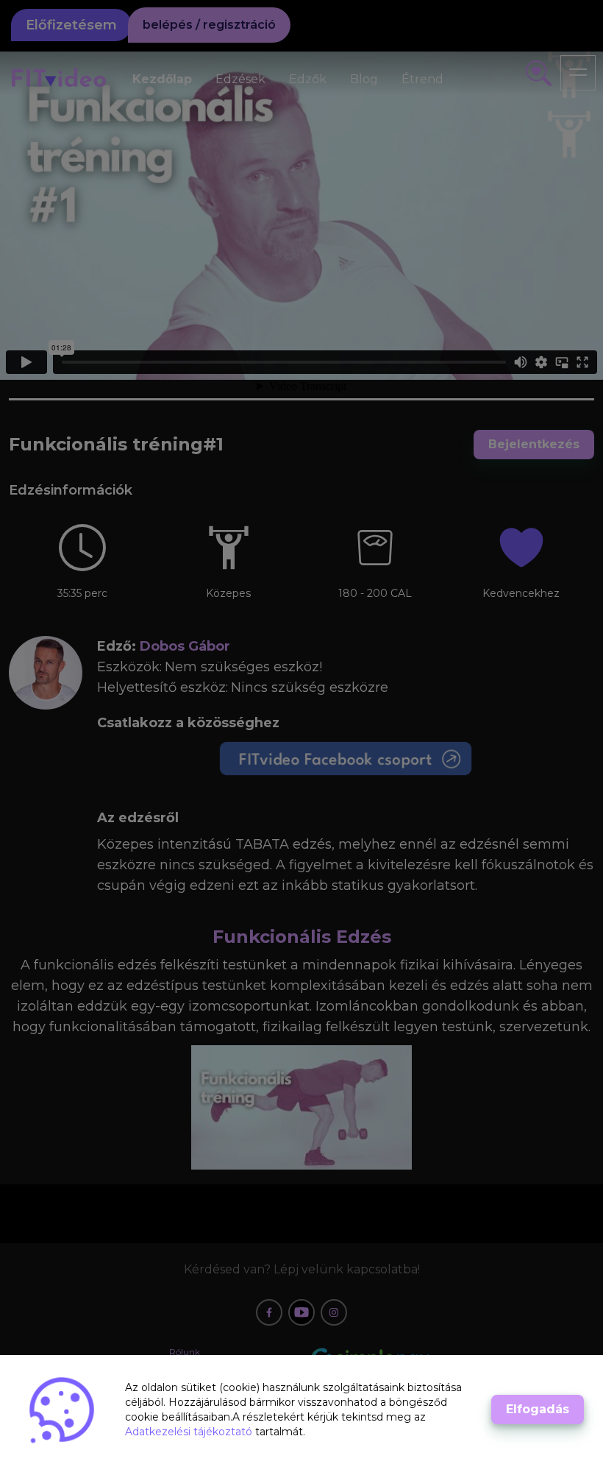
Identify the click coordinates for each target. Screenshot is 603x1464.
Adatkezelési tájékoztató (190, 1431)
